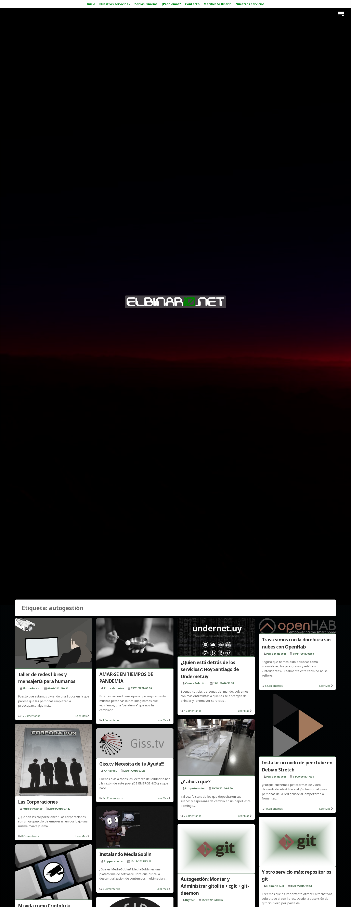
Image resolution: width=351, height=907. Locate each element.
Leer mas (81, 716)
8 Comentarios (30, 836)
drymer (190, 900)
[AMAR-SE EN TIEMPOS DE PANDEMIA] (134, 644)
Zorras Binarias (145, 4)
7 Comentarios (193, 816)
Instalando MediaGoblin (125, 854)
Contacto (192, 4)
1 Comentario (111, 720)
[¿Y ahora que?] (216, 748)
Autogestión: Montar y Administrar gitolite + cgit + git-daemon (215, 886)
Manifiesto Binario (218, 4)
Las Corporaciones (38, 801)
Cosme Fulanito (195, 683)
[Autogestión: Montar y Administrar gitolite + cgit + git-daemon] (216, 849)
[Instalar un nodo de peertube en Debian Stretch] (297, 726)
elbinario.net (32, 688)
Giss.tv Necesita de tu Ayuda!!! (131, 763)
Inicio (91, 4)
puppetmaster (276, 653)
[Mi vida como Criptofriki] (53, 872)
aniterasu (110, 770)
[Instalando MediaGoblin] (134, 828)
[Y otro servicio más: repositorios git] (297, 842)
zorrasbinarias (114, 688)
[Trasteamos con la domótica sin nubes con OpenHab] (297, 626)
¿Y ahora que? (195, 781)
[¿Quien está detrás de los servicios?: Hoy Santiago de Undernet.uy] (216, 638)
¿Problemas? (171, 4)
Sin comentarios (113, 798)
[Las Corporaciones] (53, 760)
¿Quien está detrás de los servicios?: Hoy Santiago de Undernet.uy (210, 669)
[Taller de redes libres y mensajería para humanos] (53, 644)
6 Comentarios (274, 686)
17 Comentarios (30, 716)
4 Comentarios (193, 711)
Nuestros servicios (113, 4)
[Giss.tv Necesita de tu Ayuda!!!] (134, 743)
